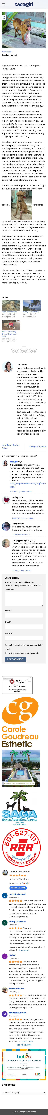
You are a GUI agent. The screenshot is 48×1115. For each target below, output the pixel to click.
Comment (10, 589)
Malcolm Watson (17, 1012)
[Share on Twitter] (22, 351)
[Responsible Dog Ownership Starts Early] (11, 325)
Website (8, 633)
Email (8, 622)
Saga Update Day (9, 312)
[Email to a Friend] (26, 351)
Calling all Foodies (37, 446)
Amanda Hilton (16, 988)
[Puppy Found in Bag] (32, 305)
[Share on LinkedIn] (35, 351)
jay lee (12, 955)
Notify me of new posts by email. (24, 653)
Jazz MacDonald (17, 894)
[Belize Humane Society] (21, 204)
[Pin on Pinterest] (31, 351)
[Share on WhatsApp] (13, 351)
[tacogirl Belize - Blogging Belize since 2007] (24, 4)
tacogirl (13, 461)
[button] (3, 4)
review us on (17, 887)
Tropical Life (7, 52)
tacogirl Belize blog (19, 871)
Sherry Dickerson (17, 921)
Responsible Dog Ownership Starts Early (9, 334)
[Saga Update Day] (11, 305)
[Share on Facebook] (17, 351)
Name (8, 610)
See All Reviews (24, 1044)
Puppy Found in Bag (31, 312)
